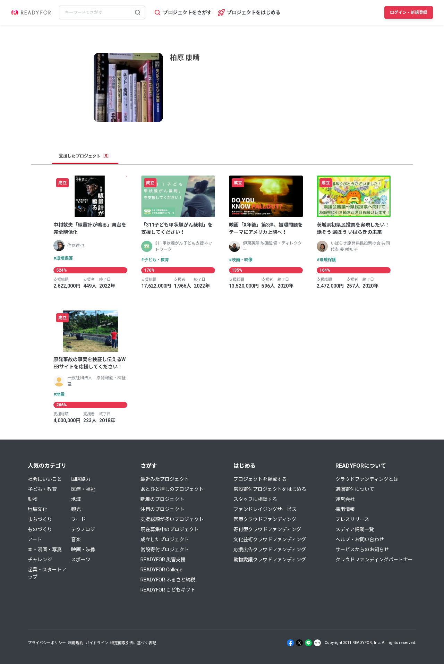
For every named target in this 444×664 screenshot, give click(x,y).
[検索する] (138, 12)
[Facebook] (290, 642)
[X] (299, 642)
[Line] (308, 642)
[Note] (317, 642)
